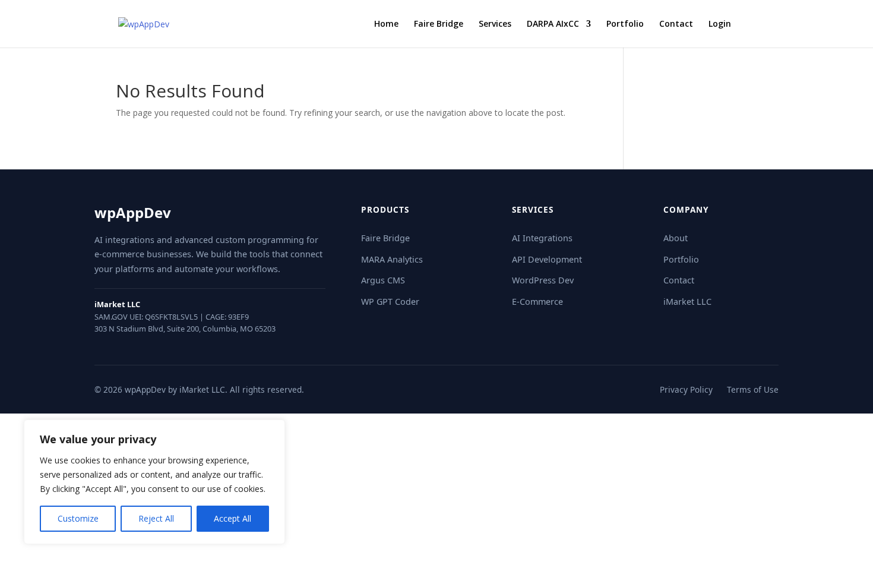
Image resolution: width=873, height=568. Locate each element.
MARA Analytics (392, 259)
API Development (547, 259)
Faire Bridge (438, 24)
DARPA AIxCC (553, 24)
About (675, 238)
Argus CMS (383, 280)
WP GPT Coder (390, 301)
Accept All (232, 518)
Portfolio (625, 24)
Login (719, 24)
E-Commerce (537, 301)
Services (495, 24)
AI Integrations (542, 238)
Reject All (156, 518)
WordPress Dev (543, 280)
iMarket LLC (687, 301)
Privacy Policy (686, 389)
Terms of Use (753, 389)
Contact (676, 24)
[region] (154, 481)
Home (386, 24)
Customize (78, 518)
